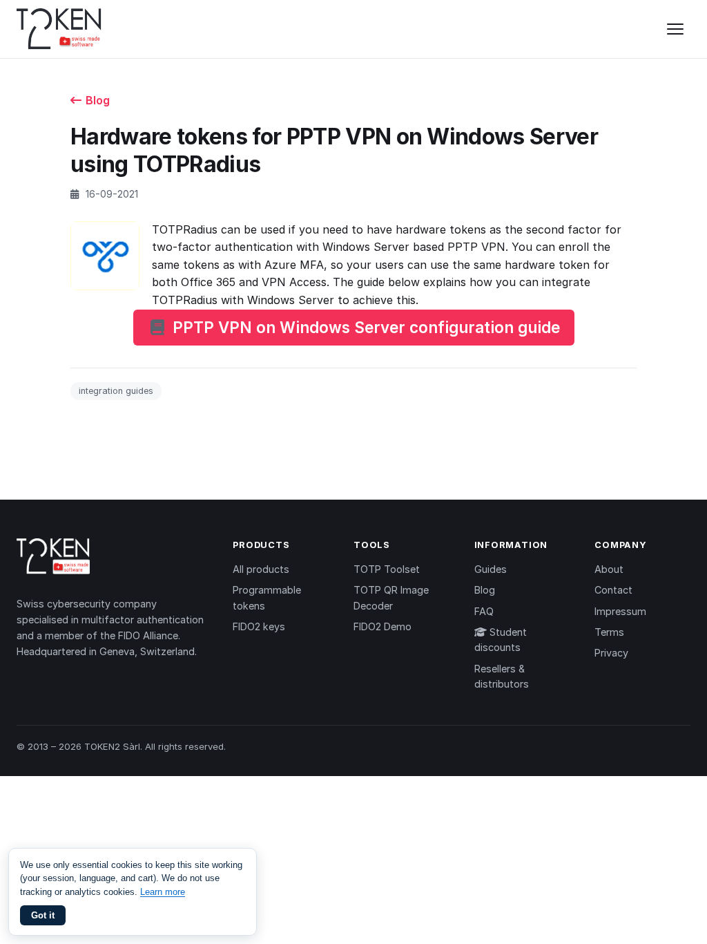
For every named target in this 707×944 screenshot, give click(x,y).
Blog (98, 100)
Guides (490, 569)
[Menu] (675, 29)
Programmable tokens (267, 597)
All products (261, 569)
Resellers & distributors (501, 676)
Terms (609, 632)
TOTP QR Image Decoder (391, 597)
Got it (43, 915)
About (608, 569)
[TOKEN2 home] (59, 29)
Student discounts (500, 639)
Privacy (611, 653)
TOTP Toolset (387, 569)
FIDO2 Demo (382, 626)
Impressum (620, 611)
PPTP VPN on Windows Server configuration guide (366, 327)
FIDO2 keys (259, 626)
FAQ (484, 611)
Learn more (162, 892)
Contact (613, 590)
